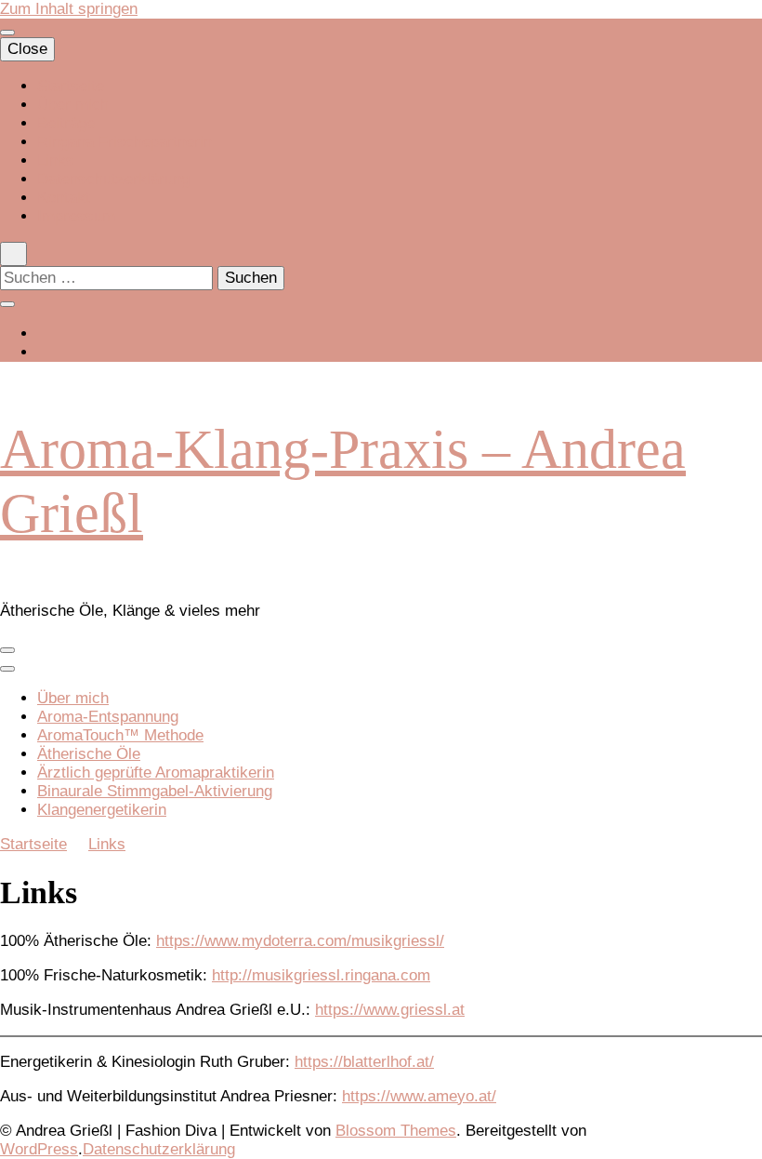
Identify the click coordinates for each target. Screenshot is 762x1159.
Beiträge (66, 123)
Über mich (73, 104)
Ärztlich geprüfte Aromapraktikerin (155, 772)
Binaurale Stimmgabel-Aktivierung (154, 791)
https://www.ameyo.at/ (419, 1096)
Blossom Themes (395, 1130)
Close (27, 49)
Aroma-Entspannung (107, 717)
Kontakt (63, 197)
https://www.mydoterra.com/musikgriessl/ (300, 941)
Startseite (70, 86)
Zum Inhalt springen (69, 9)
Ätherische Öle (88, 754)
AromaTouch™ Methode (120, 735)
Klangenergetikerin (101, 810)
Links (55, 160)
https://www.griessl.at (390, 1010)
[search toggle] (13, 254)
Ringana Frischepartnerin (124, 142)
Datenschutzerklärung (113, 179)
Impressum (76, 216)
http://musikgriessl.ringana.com (321, 975)
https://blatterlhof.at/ (364, 1062)
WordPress (39, 1149)
